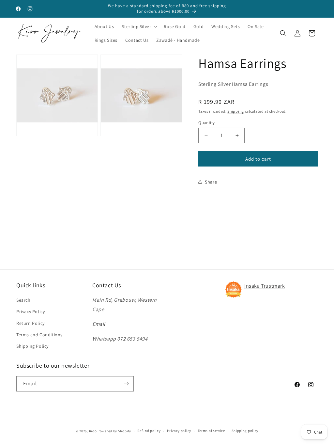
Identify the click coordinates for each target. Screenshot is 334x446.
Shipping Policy (32, 346)
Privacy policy (179, 430)
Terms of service (211, 430)
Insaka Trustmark (264, 285)
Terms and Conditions (39, 335)
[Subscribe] (126, 383)
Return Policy (30, 323)
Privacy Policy (30, 311)
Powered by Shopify (114, 431)
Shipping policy (245, 430)
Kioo (93, 431)
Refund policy (148, 430)
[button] (139, 26)
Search (23, 300)
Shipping (235, 111)
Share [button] (211, 182)
